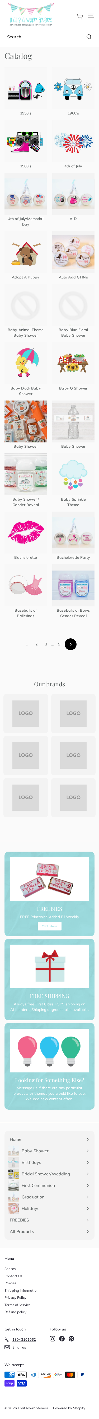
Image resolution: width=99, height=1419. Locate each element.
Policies (10, 1283)
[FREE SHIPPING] (49, 966)
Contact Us (13, 1276)
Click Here (49, 926)
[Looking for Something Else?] (49, 1050)
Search (10, 1269)
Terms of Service (17, 1305)
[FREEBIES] (49, 879)
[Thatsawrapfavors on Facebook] (62, 1338)
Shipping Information (21, 1290)
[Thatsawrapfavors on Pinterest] (71, 1338)
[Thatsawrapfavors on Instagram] (52, 1338)
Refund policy (15, 1312)
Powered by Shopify (69, 1408)
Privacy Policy (15, 1297)
